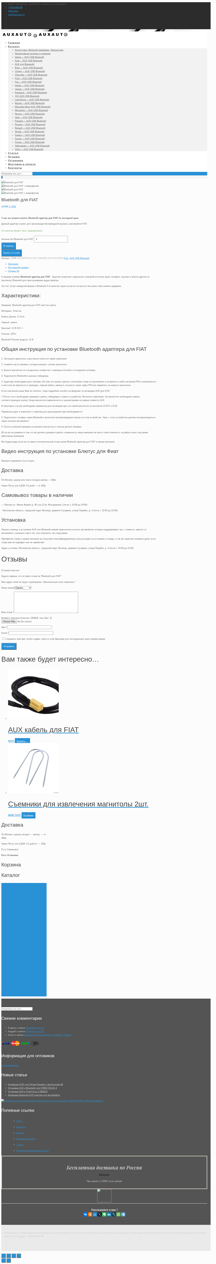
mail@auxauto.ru (16, 14)
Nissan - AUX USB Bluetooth (22, 945)
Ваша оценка (8, 588)
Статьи (19, 1144)
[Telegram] (123, 1214)
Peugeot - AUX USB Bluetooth (23, 952)
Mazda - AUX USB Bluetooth (22, 934)
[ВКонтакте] (85, 1214)
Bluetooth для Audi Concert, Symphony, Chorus (47, 1035)
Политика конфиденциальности (32, 1150)
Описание (13, 264)
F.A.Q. (19, 1121)
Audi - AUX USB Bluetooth (21, 888)
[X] (100, 1214)
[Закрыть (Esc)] (3, 1256)
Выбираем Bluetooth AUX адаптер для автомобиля (34, 1095)
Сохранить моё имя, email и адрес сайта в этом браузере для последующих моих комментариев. (55, 639)
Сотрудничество (9, 1065)
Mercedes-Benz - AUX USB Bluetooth (26, 938)
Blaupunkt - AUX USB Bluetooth (23, 892)
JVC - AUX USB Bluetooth (21, 920)
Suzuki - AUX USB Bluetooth (22, 970)
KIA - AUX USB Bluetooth (20, 927)
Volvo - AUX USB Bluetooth (21, 980)
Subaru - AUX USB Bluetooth (22, 966)
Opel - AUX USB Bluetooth (21, 948)
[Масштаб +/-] (19, 1256)
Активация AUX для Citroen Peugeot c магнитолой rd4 (35, 1084)
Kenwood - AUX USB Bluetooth (23, 923)
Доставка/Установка (18, 267)
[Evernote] (104, 1214)
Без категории (15, 991)
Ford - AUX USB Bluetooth (21, 909)
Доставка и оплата (25, 1139)
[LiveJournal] (114, 1214)
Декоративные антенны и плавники (26, 994)
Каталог (20, 1133)
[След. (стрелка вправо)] (8, 1260)
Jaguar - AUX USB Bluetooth (22, 916)
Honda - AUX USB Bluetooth (22, 913)
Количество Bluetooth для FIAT (17, 239)
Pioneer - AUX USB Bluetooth (22, 955)
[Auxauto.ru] (35, 37)
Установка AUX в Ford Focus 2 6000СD (28, 1091)
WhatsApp (13, 11)
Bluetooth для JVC (35, 1028)
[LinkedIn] (109, 1214)
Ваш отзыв (7, 612)
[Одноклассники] (90, 1214)
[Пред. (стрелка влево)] (3, 1260)
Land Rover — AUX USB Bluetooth (25, 931)
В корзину (9, 246)
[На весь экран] (13, 1256)
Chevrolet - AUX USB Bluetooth (23, 899)
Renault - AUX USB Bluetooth (22, 959)
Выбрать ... (22, 741)
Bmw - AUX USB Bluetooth (21, 895)
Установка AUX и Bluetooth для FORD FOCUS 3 (32, 1088)
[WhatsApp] (118, 1214)
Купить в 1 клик (12, 253)
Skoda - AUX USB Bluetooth (22, 962)
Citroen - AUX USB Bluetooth (22, 902)
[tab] (83, 264)
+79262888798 (15, 7)
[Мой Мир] (95, 1214)
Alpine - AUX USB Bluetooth (22, 884)
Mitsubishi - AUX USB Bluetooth (24, 941)
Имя (4, 627)
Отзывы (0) (13, 271)
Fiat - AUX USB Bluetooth (76, 258)
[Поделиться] (8, 1256)
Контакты (21, 1127)
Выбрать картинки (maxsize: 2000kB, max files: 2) (26, 618)
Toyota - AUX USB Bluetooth (22, 973)
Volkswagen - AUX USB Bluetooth (24, 977)
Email (4, 633)
